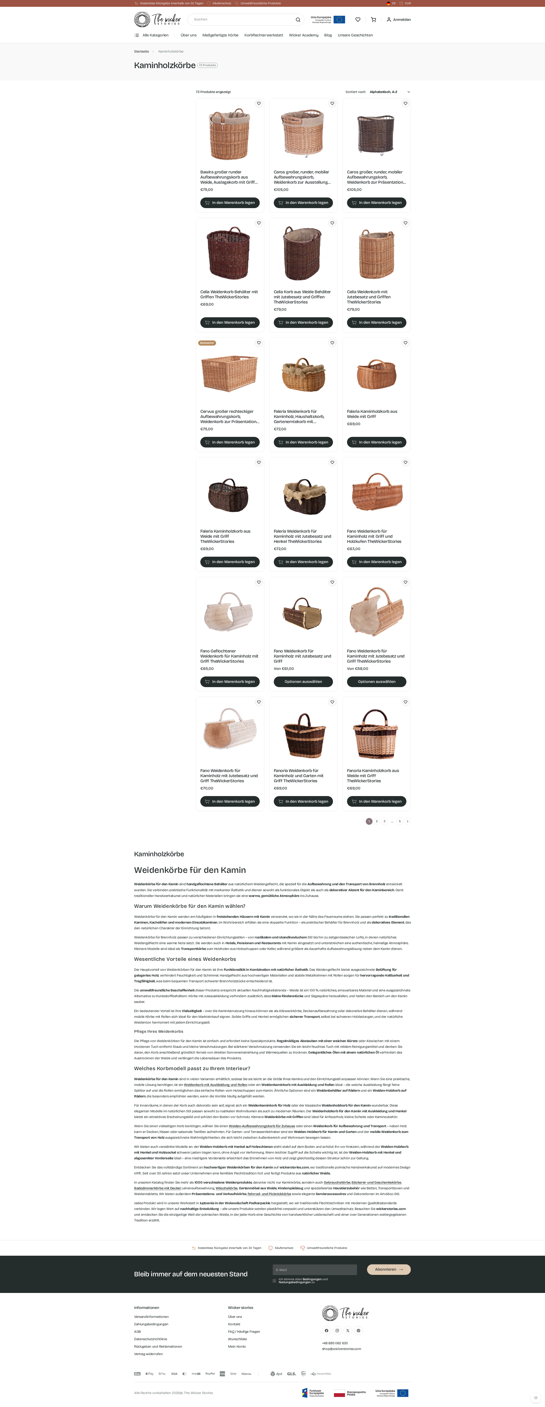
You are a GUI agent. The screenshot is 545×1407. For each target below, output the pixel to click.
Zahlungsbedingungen (151, 1324)
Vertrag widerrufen (148, 1354)
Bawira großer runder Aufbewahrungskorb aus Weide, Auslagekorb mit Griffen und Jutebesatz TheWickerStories (230, 177)
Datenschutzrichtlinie (150, 1339)
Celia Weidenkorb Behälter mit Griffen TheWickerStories (229, 294)
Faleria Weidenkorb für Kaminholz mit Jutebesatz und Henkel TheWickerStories (302, 536)
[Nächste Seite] (407, 821)
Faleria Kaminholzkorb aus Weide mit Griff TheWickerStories (225, 536)
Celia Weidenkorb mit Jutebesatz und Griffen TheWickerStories (368, 297)
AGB (137, 1332)
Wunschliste (237, 1339)
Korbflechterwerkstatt (263, 35)
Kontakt (234, 1324)
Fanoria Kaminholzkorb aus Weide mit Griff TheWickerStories (373, 775)
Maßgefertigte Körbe (220, 35)
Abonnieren (385, 1269)
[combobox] (246, 19)
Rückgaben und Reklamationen (158, 1346)
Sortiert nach (356, 92)
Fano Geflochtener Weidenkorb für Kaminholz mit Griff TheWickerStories (229, 656)
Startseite (141, 51)
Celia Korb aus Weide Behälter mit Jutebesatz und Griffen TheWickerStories (302, 297)
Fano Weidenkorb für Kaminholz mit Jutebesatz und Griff (302, 656)
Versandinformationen (151, 1317)
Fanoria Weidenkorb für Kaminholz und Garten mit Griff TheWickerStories (299, 775)
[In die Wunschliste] (259, 103)
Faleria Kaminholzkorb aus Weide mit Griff (372, 414)
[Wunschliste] (357, 19)
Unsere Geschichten (355, 35)
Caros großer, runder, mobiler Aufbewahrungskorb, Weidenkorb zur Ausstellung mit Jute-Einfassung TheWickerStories (301, 177)
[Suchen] (298, 20)
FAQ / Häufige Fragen (244, 1332)
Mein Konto (237, 1346)
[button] (373, 19)
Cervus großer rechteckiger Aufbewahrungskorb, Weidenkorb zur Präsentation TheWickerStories (228, 416)
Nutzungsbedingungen (295, 1282)
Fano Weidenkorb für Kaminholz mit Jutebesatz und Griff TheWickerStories (375, 656)
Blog (328, 35)
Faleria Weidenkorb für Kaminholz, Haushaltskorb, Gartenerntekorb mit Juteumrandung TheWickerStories (299, 416)
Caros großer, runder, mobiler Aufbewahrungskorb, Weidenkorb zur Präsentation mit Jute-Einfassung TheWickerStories (375, 177)
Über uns (188, 35)
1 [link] (369, 821)
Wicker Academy (303, 35)
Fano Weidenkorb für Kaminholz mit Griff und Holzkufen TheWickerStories (374, 536)
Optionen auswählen (303, 681)
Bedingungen (312, 1279)
